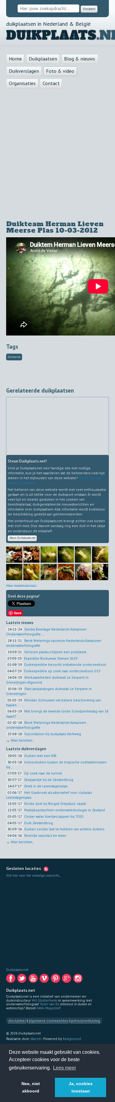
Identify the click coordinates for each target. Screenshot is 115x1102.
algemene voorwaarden (48, 1021)
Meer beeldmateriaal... (22, 586)
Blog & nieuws (79, 59)
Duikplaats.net (17, 970)
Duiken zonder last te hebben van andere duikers (64, 830)
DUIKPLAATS (51, 35)
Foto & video (60, 71)
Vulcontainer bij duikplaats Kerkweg (52, 734)
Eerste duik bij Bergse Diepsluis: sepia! (55, 804)
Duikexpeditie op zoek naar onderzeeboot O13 (62, 672)
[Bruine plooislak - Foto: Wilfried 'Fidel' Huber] (83, 579)
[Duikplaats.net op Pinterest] (56, 980)
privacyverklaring (85, 1021)
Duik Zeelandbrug (38, 823)
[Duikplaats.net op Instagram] (78, 980)
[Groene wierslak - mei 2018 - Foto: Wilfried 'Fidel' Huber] (66, 579)
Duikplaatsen (43, 59)
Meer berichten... (22, 741)
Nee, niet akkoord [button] (30, 1087)
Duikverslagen (24, 71)
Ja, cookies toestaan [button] (81, 1087)
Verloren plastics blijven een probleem (55, 652)
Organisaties (22, 83)
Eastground (72, 1039)
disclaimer (17, 1021)
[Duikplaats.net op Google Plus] (67, 980)
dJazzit (35, 1039)
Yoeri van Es (49, 1005)
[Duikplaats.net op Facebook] (11, 980)
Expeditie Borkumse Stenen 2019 (50, 659)
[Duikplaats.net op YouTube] (34, 980)
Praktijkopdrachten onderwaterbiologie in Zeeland (64, 811)
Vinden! (88, 8)
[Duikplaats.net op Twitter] (22, 980)
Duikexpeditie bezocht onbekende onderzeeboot (65, 665)
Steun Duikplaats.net (24, 539)
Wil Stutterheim (44, 1001)
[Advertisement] (57, 154)
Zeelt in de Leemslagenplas (45, 787)
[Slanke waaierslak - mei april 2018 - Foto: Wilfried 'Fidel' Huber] (48, 579)
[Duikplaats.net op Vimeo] (45, 980)
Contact (51, 83)
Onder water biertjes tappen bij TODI (53, 817)
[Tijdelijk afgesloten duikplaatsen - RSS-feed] (46, 869)
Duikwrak (14, 357)
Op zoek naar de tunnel (43, 774)
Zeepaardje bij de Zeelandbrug (48, 780)
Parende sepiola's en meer (45, 836)
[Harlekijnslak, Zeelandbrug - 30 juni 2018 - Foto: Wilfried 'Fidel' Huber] (48, 562)
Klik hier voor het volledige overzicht (32, 876)
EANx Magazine (47, 1009)
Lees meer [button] (64, 1067)
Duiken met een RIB (40, 756)
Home (15, 59)
